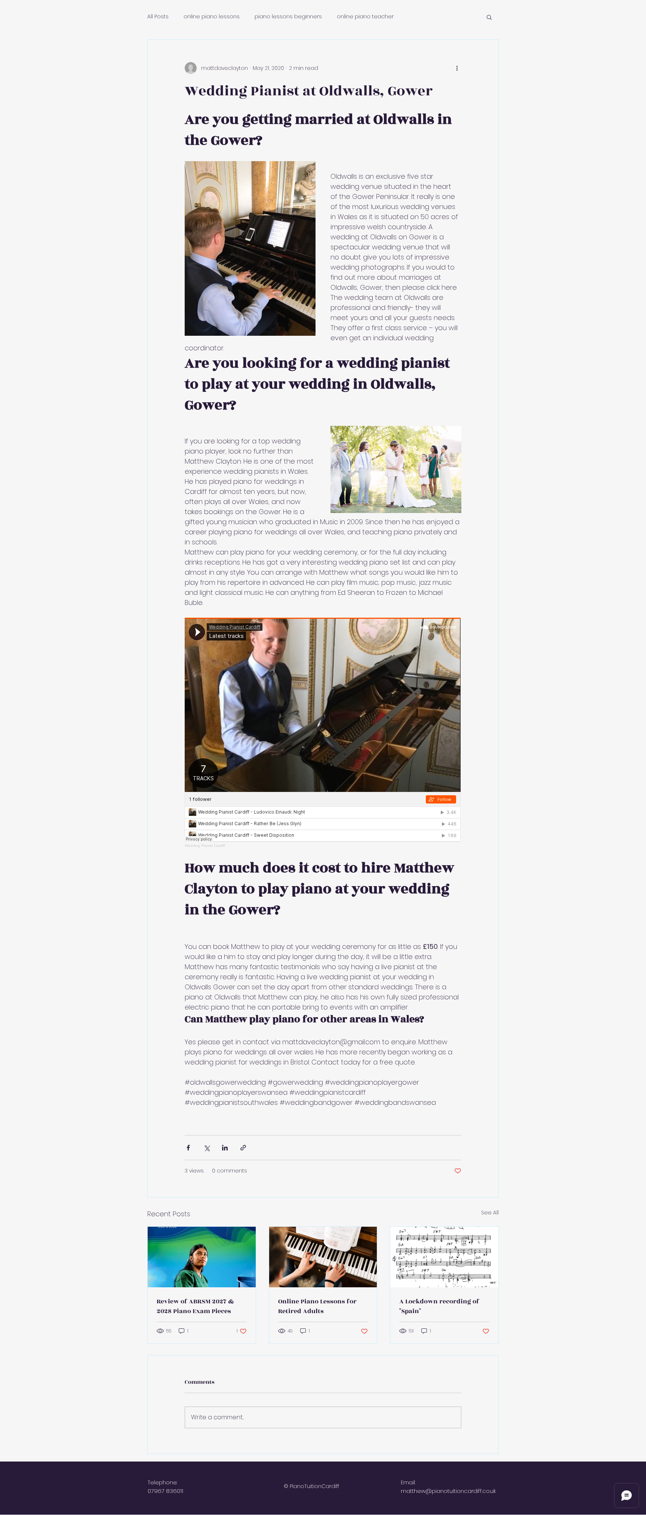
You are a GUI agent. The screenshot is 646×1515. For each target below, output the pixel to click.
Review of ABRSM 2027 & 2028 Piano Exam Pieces (195, 1306)
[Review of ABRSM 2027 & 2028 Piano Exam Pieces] (202, 1257)
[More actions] (456, 68)
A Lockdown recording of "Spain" (439, 1306)
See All (490, 1212)
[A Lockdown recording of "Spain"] (444, 1257)
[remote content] (323, 733)
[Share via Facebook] (188, 1147)
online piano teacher (365, 16)
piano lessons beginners (288, 16)
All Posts (158, 16)
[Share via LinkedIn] (224, 1147)
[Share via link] (243, 1147)
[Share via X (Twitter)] (206, 1147)
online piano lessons (212, 16)
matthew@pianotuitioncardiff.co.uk (448, 1491)
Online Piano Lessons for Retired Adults (317, 1306)
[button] (489, 17)
